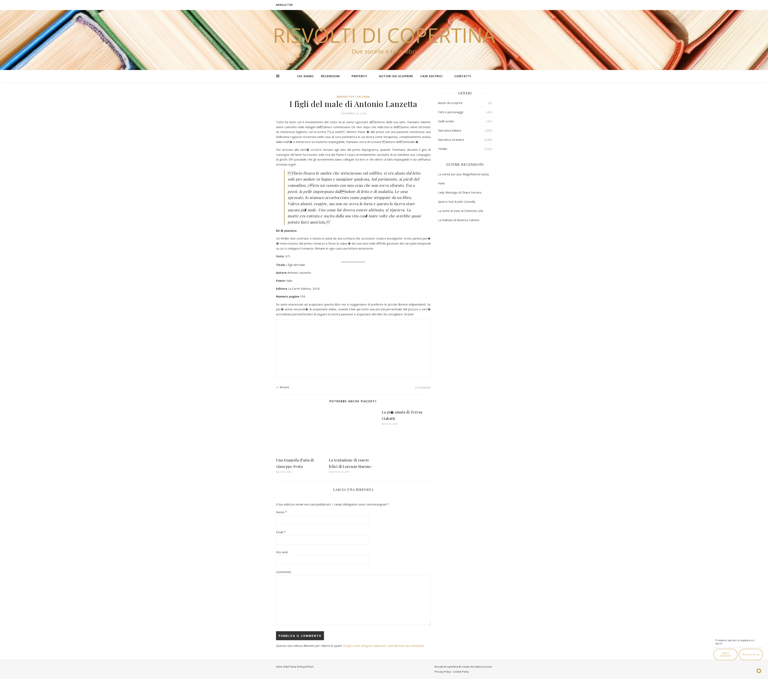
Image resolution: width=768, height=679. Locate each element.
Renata (284, 387)
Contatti (462, 76)
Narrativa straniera (451, 140)
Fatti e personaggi (450, 112)
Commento (283, 572)
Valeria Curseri (483, 666)
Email (281, 532)
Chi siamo (305, 76)
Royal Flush (306, 666)
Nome (281, 512)
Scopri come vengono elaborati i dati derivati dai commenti (383, 646)
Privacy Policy (443, 671)
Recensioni (330, 76)
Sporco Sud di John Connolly (456, 202)
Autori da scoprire (396, 76)
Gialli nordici (446, 121)
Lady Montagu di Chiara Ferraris (460, 192)
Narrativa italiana (353, 96)
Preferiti (359, 76)
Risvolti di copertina (384, 35)
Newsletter (284, 5)
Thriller (443, 149)
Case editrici (431, 76)
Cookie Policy (461, 671)
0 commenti (423, 387)
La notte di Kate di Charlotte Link (460, 211)
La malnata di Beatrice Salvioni (458, 220)
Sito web (282, 552)
